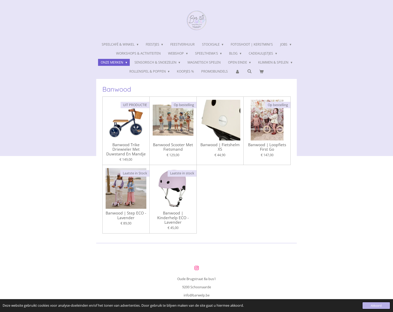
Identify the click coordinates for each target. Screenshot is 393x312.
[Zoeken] (249, 71)
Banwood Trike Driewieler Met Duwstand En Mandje (126, 149)
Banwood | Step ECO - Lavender (126, 215)
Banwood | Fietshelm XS (220, 147)
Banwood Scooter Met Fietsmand (173, 147)
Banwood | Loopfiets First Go (267, 147)
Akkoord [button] (376, 306)
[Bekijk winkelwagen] (261, 71)
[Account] (237, 71)
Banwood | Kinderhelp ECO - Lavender (173, 217)
